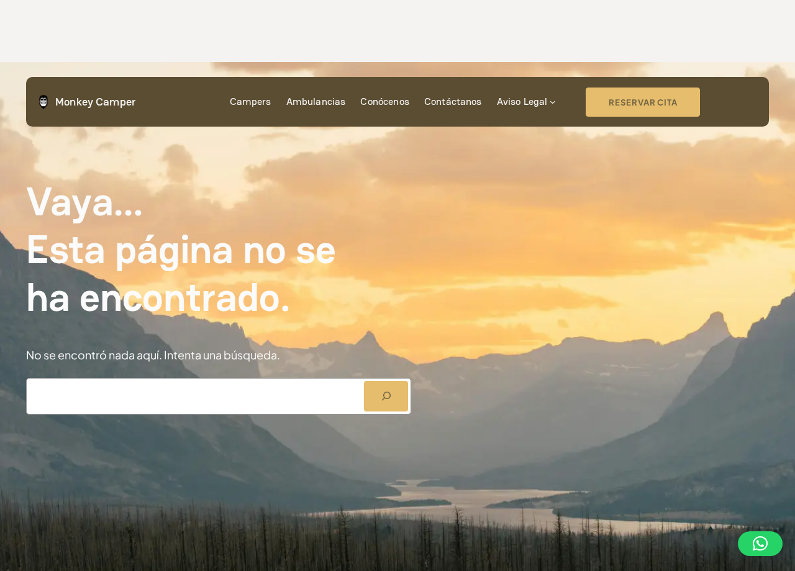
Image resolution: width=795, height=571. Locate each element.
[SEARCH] (386, 396)
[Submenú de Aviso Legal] (553, 102)
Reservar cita (643, 102)
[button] (760, 543)
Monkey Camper (95, 101)
